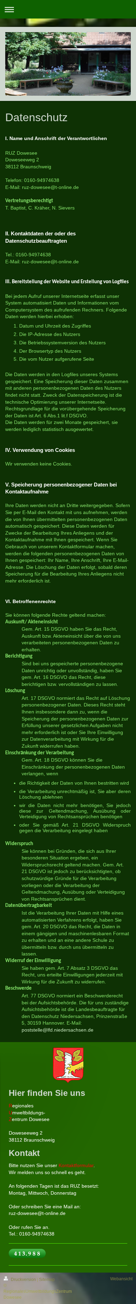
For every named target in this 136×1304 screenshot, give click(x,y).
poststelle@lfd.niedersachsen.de (57, 1030)
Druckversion (23, 1279)
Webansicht (121, 1278)
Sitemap (47, 1279)
